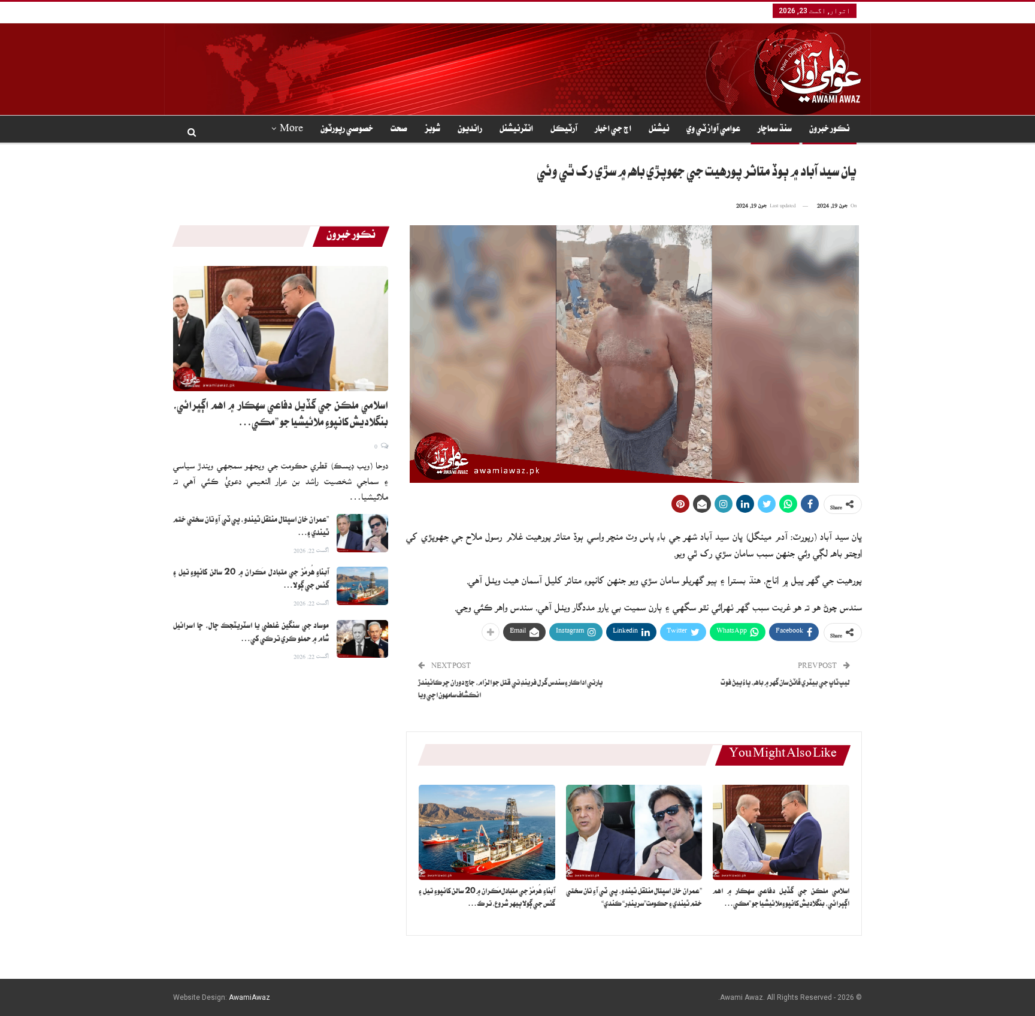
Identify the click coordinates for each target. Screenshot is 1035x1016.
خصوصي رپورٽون (346, 130)
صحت (399, 130)
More (291, 130)
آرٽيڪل (563, 130)
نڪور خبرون (829, 130)
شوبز (432, 130)
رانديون (470, 130)
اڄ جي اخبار (613, 130)
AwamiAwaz (249, 997)
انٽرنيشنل (516, 130)
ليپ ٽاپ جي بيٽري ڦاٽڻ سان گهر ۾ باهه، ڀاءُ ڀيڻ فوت (785, 683)
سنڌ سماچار (775, 130)
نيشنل (659, 130)
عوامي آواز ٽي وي (713, 130)
